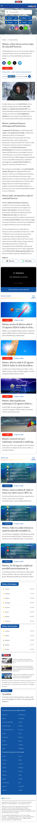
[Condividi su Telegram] (20, 64)
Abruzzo (20, 737)
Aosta (20, 756)
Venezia (20, 764)
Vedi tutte (33, 458)
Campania (5, 737)
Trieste (4, 767)
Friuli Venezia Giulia (7, 729)
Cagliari (20, 790)
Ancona (4, 771)
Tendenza (7, 485)
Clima (7, 68)
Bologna (20, 767)
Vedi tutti (33, 296)
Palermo (4, 790)
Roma (20, 775)
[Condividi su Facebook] (4, 64)
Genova (4, 760)
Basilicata (4, 744)
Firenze (20, 771)
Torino (4, 756)
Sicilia (3, 748)
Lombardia (21, 718)
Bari (19, 782)
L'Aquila (20, 779)
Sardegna (20, 748)
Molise (4, 741)
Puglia (20, 741)
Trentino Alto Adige (7, 722)
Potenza (4, 786)
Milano (20, 760)
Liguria (4, 718)
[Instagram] (16, 28)
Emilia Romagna (6, 726)
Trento (4, 764)
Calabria (20, 744)
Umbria (4, 733)
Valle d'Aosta (21, 714)
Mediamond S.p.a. (16, 815)
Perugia (4, 775)
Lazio (19, 733)
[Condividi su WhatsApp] (9, 64)
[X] (21, 28)
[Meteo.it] (32, 6)
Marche (20, 726)
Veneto (20, 722)
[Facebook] (12, 28)
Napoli (4, 779)
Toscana (20, 729)
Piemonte (4, 714)
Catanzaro (21, 786)
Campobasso (5, 782)
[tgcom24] (18, 2)
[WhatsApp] (25, 28)
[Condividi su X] (14, 64)
